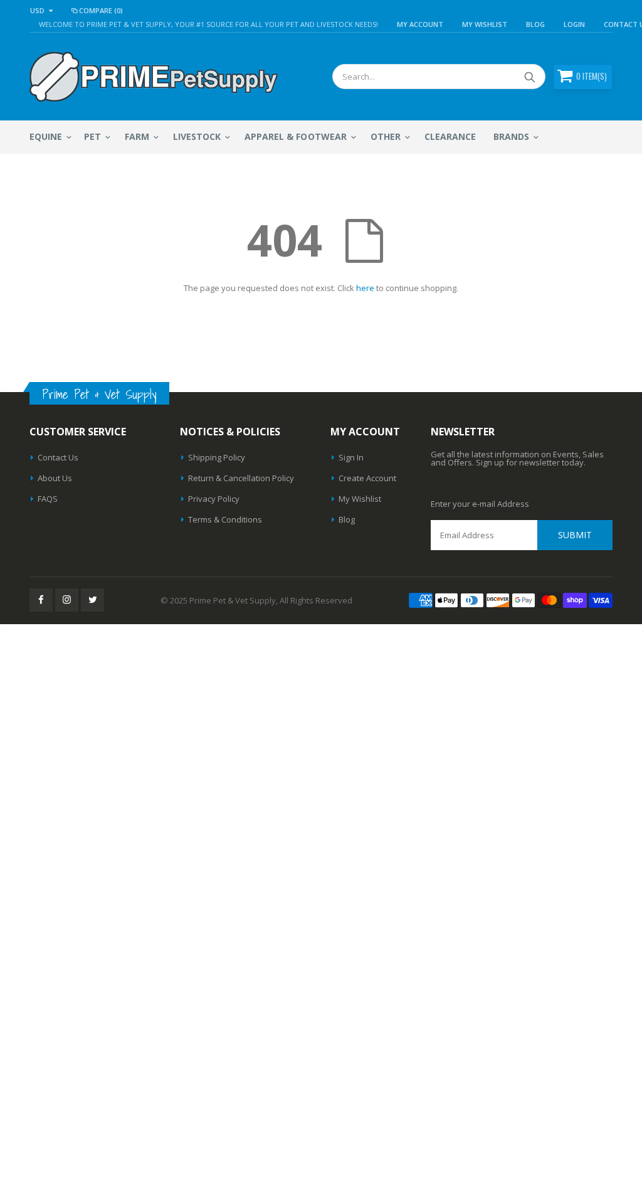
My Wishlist (360, 498)
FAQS (48, 498)
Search (529, 76)
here (365, 288)
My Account (420, 24)
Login (574, 24)
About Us (55, 478)
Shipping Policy (216, 457)
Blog (535, 24)
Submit (575, 535)
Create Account (367, 478)
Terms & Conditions (225, 519)
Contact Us (58, 457)
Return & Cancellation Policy (241, 478)
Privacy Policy (213, 498)
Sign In (351, 457)
